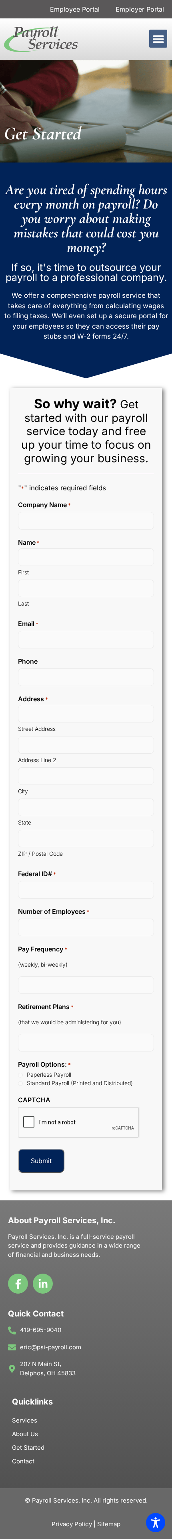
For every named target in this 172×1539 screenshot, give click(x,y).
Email (28, 624)
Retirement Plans (46, 1007)
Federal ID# (37, 874)
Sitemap (108, 1524)
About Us (25, 1434)
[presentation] (79, 1122)
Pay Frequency (42, 949)
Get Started (28, 1447)
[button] (158, 39)
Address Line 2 (37, 759)
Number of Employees (54, 911)
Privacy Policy (72, 1524)
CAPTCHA (34, 1100)
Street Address (37, 728)
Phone (28, 661)
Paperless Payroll (49, 1074)
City (23, 791)
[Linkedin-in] (43, 1284)
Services (24, 1420)
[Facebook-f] (18, 1284)
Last (23, 603)
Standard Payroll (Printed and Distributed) (80, 1083)
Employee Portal (75, 9)
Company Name (44, 505)
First (23, 572)
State (24, 822)
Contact (23, 1461)
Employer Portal (140, 9)
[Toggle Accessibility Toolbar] (155, 1522)
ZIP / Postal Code (40, 853)
